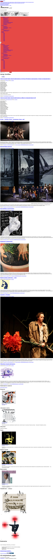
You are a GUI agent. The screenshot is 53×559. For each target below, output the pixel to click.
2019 (4, 67)
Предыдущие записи (3, 387)
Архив (3, 32)
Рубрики (3, 44)
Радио (3, 31)
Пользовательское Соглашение (5, 550)
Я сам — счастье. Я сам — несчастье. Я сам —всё (12, 119)
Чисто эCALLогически (7, 50)
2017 (4, 38)
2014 (4, 36)
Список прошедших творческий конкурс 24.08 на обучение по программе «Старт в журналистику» (25, 78)
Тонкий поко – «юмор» (7, 27)
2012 (4, 34)
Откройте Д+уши (6, 47)
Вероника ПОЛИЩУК (13, 239)
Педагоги (5, 26)
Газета (3, 29)
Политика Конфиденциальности (5, 551)
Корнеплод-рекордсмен (6, 241)
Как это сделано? (6, 17)
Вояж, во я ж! (5, 19)
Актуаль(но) (5, 24)
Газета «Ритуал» (4, 422)
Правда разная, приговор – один (8, 277)
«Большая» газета (6, 57)
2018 (4, 39)
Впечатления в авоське (6, 146)
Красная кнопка (6, 21)
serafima (12, 80)
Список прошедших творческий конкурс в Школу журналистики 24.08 (18, 97)
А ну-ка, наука (5, 20)
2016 (4, 37)
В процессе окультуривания (8, 22)
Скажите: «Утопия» (5, 294)
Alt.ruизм (4, 23)
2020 (4, 40)
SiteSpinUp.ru (2, 558)
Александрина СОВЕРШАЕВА (20, 144)
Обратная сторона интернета (7, 364)
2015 (4, 64)
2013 (4, 35)
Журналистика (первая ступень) (7, 464)
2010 (4, 33)
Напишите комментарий (9, 117)
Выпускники (5, 54)
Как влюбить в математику (7, 208)
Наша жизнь (5, 28)
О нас (3, 25)
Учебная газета (5, 30)
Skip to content (2, 0)
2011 (4, 61)
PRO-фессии (5, 18)
